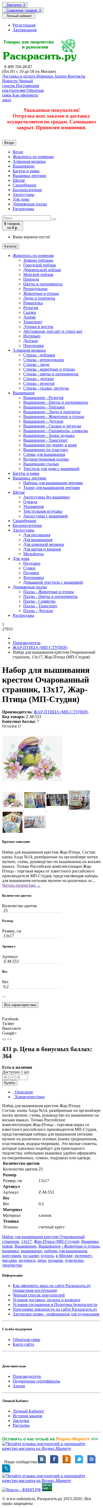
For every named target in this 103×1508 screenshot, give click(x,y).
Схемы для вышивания (44, 454)
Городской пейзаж (39, 265)
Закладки (21, 1420)
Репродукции (35, 288)
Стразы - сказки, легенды (46, 388)
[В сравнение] (9, 1039)
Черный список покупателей (39, 1295)
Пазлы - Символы (39, 601)
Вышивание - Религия (43, 397)
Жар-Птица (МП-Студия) (56, 1241)
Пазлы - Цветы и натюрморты (50, 596)
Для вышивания (37, 539)
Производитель (26, 642)
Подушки (31, 563)
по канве (31, 1255)
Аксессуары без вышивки (46, 497)
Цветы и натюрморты (43, 284)
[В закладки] (4, 1039)
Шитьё (19, 180)
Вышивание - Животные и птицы (53, 416)
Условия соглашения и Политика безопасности (55, 1304)
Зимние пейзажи (38, 260)
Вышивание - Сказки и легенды (52, 426)
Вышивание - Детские (43, 421)
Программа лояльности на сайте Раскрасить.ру (55, 1309)
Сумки (29, 568)
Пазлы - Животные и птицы (48, 591)
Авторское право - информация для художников (56, 1314)
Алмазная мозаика (29, 161)
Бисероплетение (27, 190)
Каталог (10, 246)
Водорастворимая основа (46, 459)
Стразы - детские (38, 378)
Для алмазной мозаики (43, 544)
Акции (19, 1386)
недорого (27, 1260)
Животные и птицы (41, 293)
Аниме (29, 317)
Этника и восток (38, 326)
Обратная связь (26, 1339)
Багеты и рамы (26, 171)
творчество (12, 1265)
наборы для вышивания (65, 1251)
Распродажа (23, 208)
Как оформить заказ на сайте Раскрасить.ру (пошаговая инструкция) (52, 1288)
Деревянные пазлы (30, 204)
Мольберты (33, 554)
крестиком (11, 1255)
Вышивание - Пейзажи (44, 407)
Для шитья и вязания (42, 549)
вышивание (31, 1251)
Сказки (29, 312)
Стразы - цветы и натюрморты (50, 374)
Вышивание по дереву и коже (50, 445)
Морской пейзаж (38, 274)
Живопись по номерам (33, 156)
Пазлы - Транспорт (40, 606)
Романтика (33, 303)
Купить (9, 1083)
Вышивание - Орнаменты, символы (55, 430)
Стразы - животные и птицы (49, 369)
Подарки (31, 573)
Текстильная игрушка (42, 511)
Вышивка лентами (29, 175)
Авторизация (24, 30)
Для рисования (36, 535)
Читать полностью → (21, 885)
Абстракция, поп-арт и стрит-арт (52, 331)
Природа (31, 279)
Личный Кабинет (28, 1411)
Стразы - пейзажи (39, 355)
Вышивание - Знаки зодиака (48, 435)
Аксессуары (23, 194)
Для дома (21, 199)
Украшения (33, 506)
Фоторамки (33, 577)
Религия (30, 307)
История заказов (27, 1416)
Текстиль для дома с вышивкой (51, 468)
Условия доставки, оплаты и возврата (46, 1300)
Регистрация (24, 25)
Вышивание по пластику (45, 449)
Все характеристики (20, 1005)
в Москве (64, 1255)
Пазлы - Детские (38, 610)
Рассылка (21, 1425)
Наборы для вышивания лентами (53, 483)
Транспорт (32, 322)
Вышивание (24, 166)
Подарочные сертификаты (36, 1381)
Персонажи (33, 345)
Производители (27, 1376)
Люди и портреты (39, 298)
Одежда (30, 502)
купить (47, 1255)
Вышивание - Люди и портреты (52, 412)
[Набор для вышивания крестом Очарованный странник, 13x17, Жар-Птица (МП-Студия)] (32, 787)
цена (42, 1260)
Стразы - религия (38, 383)
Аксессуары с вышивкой (45, 516)
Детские (30, 341)
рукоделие (74, 1260)
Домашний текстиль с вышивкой (53, 582)
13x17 (26, 1241)
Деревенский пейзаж (42, 270)
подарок (55, 1260)
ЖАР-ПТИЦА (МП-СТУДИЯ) (40, 647)
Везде (18, 152)
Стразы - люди (36, 364)
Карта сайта (23, 1344)
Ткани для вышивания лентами (51, 487)
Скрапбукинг (25, 185)
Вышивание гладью (41, 464)
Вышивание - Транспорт (45, 440)
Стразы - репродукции (43, 359)
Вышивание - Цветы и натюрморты (55, 402)
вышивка (10, 1251)
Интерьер (31, 336)
